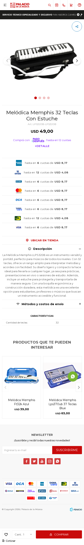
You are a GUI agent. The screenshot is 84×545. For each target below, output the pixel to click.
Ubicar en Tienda (44, 240)
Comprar (61, 534)
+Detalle (42, 146)
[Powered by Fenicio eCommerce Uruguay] (76, 509)
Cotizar (10, 540)
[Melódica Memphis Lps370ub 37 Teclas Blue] (62, 375)
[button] (49, 5)
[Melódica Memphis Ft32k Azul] (21, 375)
